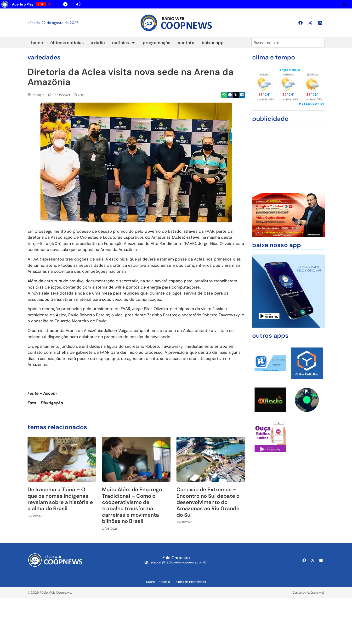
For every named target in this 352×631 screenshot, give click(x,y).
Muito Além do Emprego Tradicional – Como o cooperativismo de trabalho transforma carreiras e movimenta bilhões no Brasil (132, 505)
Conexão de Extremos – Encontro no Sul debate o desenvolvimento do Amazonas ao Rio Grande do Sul (207, 502)
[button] (224, 95)
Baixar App (213, 43)
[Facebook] (300, 22)
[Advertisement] (288, 158)
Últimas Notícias (67, 43)
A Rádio (98, 43)
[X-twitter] (310, 22)
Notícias (120, 43)
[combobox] (287, 42)
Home (37, 43)
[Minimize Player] (344, 4)
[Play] (115, 4)
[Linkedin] (320, 22)
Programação (156, 43)
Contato (186, 43)
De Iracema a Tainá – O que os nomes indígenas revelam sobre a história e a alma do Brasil (60, 499)
